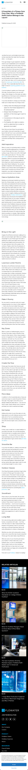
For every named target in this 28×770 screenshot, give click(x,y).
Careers (4, 729)
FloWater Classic (6, 736)
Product (5, 734)
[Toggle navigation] (24, 2)
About (4, 724)
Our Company (6, 727)
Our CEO (4, 751)
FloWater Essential (7, 739)
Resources (6, 746)
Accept (14, 764)
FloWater (12, 552)
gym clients (5, 156)
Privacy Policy (14, 767)
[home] (10, 710)
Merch (3, 741)
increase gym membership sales (14, 82)
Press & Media (6, 748)
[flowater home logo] (7, 2)
